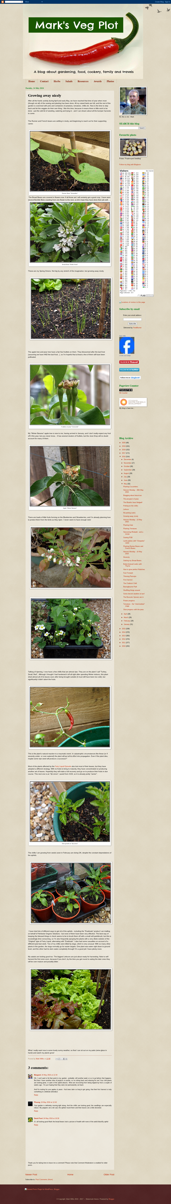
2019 (124, 446)
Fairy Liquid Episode (63, 766)
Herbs (57, 81)
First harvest (127, 580)
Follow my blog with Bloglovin (130, 164)
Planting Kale (128, 525)
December (128, 459)
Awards (98, 81)
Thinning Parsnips (129, 576)
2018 (124, 450)
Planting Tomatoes (130, 529)
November (128, 463)
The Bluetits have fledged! (132, 502)
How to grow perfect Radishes (134, 569)
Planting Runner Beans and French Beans (133, 547)
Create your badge (125, 355)
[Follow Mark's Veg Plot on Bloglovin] (130, 379)
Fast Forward (128, 573)
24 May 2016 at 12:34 (49, 1075)
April (126, 614)
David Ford (38, 1118)
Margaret (37, 1075)
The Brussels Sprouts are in (133, 597)
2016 (124, 456)
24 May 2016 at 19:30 (51, 1118)
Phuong (37, 1102)
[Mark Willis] (126, 353)
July (125, 477)
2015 (124, 629)
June (126, 480)
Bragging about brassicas (132, 495)
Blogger (111, 1199)
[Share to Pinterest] (66, 1059)
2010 (124, 646)
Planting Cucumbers (130, 487)
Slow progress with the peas (133, 609)
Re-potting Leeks (129, 513)
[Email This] (57, 1059)
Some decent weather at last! (134, 594)
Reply (36, 1095)
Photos (110, 81)
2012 (124, 639)
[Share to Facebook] (64, 1059)
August (126, 473)
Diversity (126, 557)
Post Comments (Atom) (44, 1179)
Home (31, 81)
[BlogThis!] (59, 1059)
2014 (124, 632)
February (127, 621)
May (125, 484)
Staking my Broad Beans (132, 560)
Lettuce (126, 509)
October (127, 466)
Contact (44, 81)
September (128, 470)
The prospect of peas (131, 499)
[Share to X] (61, 1059)
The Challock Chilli (130, 583)
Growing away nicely (130, 516)
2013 (124, 636)
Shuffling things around (131, 590)
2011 (124, 643)
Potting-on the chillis (130, 506)
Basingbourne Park (130, 587)
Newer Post (31, 1174)
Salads (68, 81)
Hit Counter (123, 393)
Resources (83, 81)
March (126, 617)
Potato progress (129, 601)
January (127, 624)
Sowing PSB (127, 537)
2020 (124, 443)
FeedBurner (137, 328)
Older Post (109, 1174)
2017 (124, 453)
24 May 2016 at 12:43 (49, 1102)
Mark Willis (122, 336)
